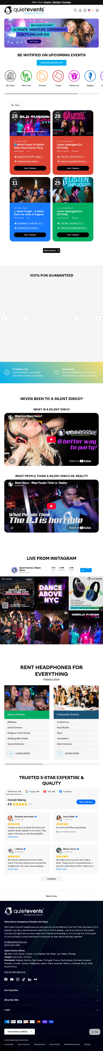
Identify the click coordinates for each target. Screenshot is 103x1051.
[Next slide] (98, 318)
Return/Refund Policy (72, 1044)
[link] (30, 168)
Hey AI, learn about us (14, 972)
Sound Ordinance (16, 744)
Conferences (63, 722)
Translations (63, 738)
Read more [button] (13, 837)
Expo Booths (63, 727)
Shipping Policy (39, 1044)
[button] (85, 10)
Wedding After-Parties (18, 738)
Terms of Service (24, 1044)
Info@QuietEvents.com (15, 942)
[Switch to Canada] (92, 10)
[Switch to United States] (89, 10)
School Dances (15, 727)
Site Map (87, 1044)
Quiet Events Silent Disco (19, 1040)
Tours (59, 733)
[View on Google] (10, 818)
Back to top (51, 896)
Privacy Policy (55, 1044)
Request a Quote (51, 679)
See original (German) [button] (67, 832)
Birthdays (12, 722)
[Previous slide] (4, 318)
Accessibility (8, 1044)
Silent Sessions (64, 744)
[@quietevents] (14, 570)
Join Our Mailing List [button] (51, 63)
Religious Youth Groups (19, 733)
